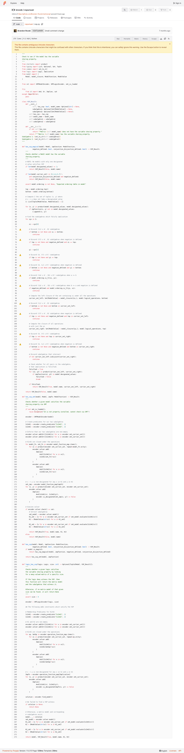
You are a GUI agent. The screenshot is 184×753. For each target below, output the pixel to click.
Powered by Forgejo (11, 751)
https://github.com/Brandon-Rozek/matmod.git (34, 14)
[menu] (163, 751)
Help (22, 3)
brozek (19, 10)
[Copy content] (165, 39)
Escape (154, 39)
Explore (14, 3)
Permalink (127, 39)
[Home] (4, 3)
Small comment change (54, 31)
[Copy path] (42, 24)
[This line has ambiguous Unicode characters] (20, 229)
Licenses (172, 751)
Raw (118, 39)
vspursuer (29, 10)
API (179, 751)
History (145, 39)
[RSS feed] (125, 10)
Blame (136, 39)
